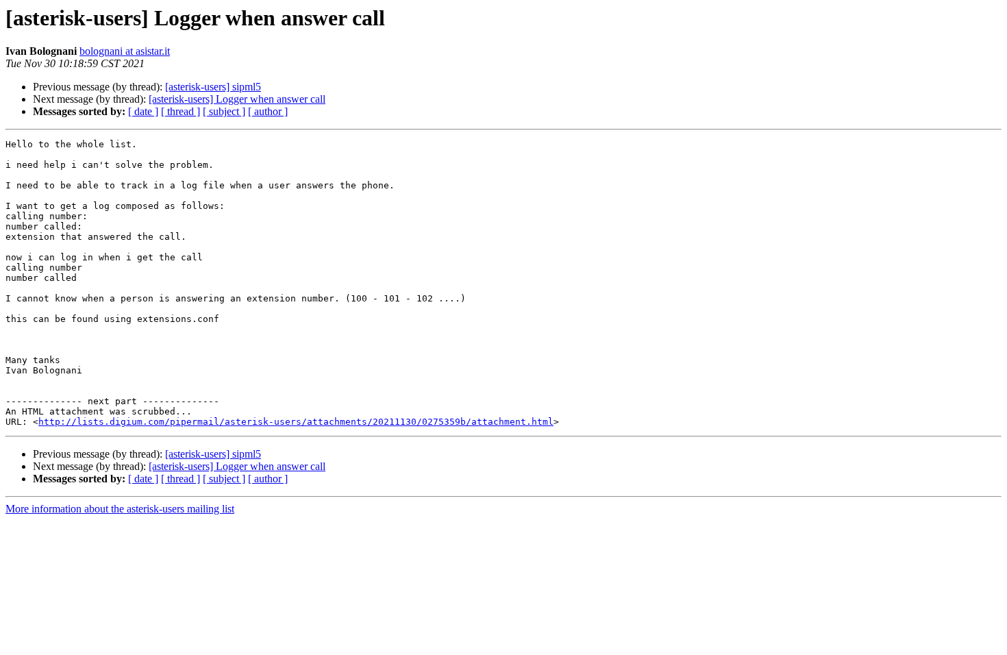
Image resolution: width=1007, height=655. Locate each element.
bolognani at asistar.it (124, 51)
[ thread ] (180, 111)
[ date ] (143, 111)
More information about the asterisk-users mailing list (119, 509)
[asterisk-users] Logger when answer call (237, 99)
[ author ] (268, 111)
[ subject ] (224, 111)
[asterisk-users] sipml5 (213, 86)
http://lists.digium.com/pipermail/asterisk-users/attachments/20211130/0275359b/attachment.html (296, 422)
